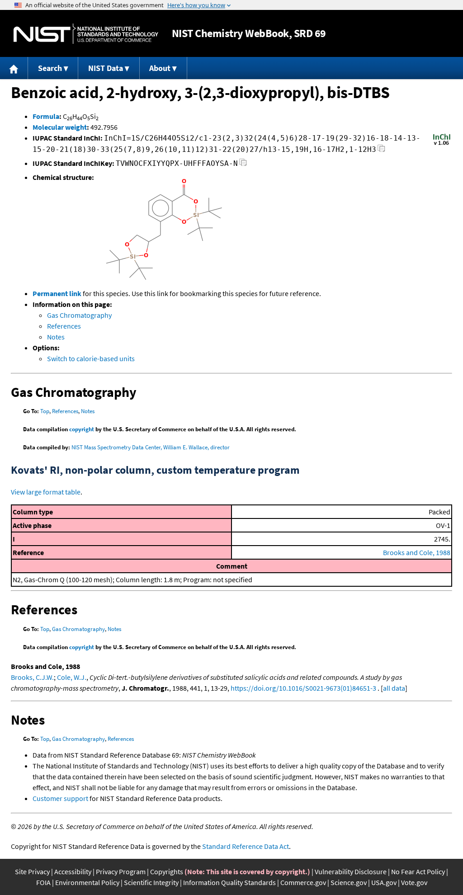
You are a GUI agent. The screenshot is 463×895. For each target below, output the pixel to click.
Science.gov (349, 882)
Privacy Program (121, 871)
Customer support (60, 798)
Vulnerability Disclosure (351, 871)
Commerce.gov (303, 882)
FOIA (43, 882)
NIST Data (105, 68)
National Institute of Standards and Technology (86, 34)
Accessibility (72, 871)
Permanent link (57, 293)
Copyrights (166, 871)
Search (50, 68)
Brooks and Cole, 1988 (416, 552)
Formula (46, 116)
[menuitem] (14, 68)
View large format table (45, 491)
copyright (81, 429)
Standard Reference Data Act (245, 846)
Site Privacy (32, 871)
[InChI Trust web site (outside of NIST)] (441, 144)
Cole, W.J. (71, 677)
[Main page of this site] (14, 68)
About (159, 68)
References (64, 325)
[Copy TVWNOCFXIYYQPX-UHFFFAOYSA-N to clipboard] (243, 165)
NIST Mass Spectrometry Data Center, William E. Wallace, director (150, 447)
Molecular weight (60, 127)
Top (44, 411)
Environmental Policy (87, 882)
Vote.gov (414, 882)
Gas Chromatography (79, 315)
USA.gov (384, 882)
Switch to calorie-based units (91, 358)
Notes (56, 336)
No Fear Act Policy (418, 871)
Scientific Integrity (151, 882)
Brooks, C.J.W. (32, 677)
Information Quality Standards (229, 882)
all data (394, 687)
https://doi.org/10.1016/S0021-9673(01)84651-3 (303, 687)
